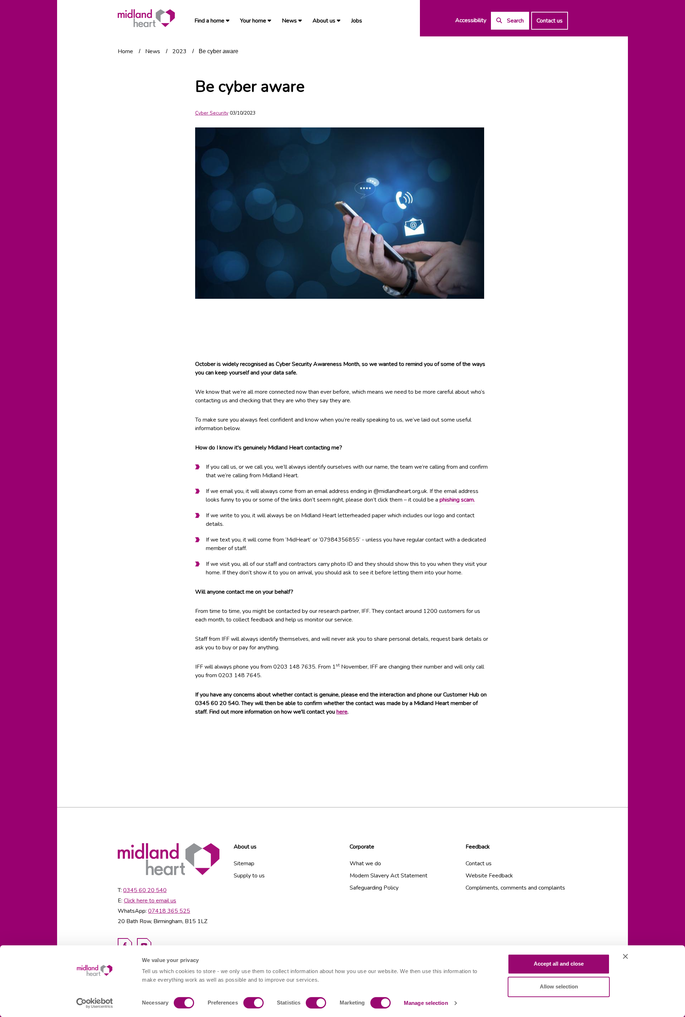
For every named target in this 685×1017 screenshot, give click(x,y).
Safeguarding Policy (374, 888)
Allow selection (559, 986)
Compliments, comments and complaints (515, 888)
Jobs (356, 21)
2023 (179, 51)
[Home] (146, 18)
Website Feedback (489, 876)
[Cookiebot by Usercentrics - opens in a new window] (95, 1003)
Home (125, 51)
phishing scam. (457, 500)
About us (325, 21)
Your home (254, 21)
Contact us (550, 21)
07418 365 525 (169, 911)
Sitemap (244, 863)
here (341, 712)
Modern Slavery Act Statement (388, 876)
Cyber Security (211, 113)
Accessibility (470, 20)
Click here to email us (150, 901)
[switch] (253, 1002)
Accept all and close (559, 964)
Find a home (210, 21)
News (290, 21)
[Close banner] (625, 956)
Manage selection (426, 1003)
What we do (365, 863)
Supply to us (249, 876)
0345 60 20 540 (145, 890)
